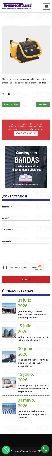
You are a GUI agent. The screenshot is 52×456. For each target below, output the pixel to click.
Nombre (7, 207)
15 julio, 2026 (25, 329)
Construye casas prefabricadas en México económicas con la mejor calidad (33, 389)
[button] (6, 450)
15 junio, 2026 (26, 377)
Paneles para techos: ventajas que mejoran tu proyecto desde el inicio (33, 363)
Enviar (26, 279)
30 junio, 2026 (26, 351)
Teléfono (7, 229)
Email (5, 218)
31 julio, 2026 (25, 303)
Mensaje (7, 241)
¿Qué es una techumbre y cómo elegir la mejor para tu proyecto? (32, 414)
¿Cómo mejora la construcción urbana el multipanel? (33, 338)
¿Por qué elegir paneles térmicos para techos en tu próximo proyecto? (32, 314)
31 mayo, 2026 (26, 403)
